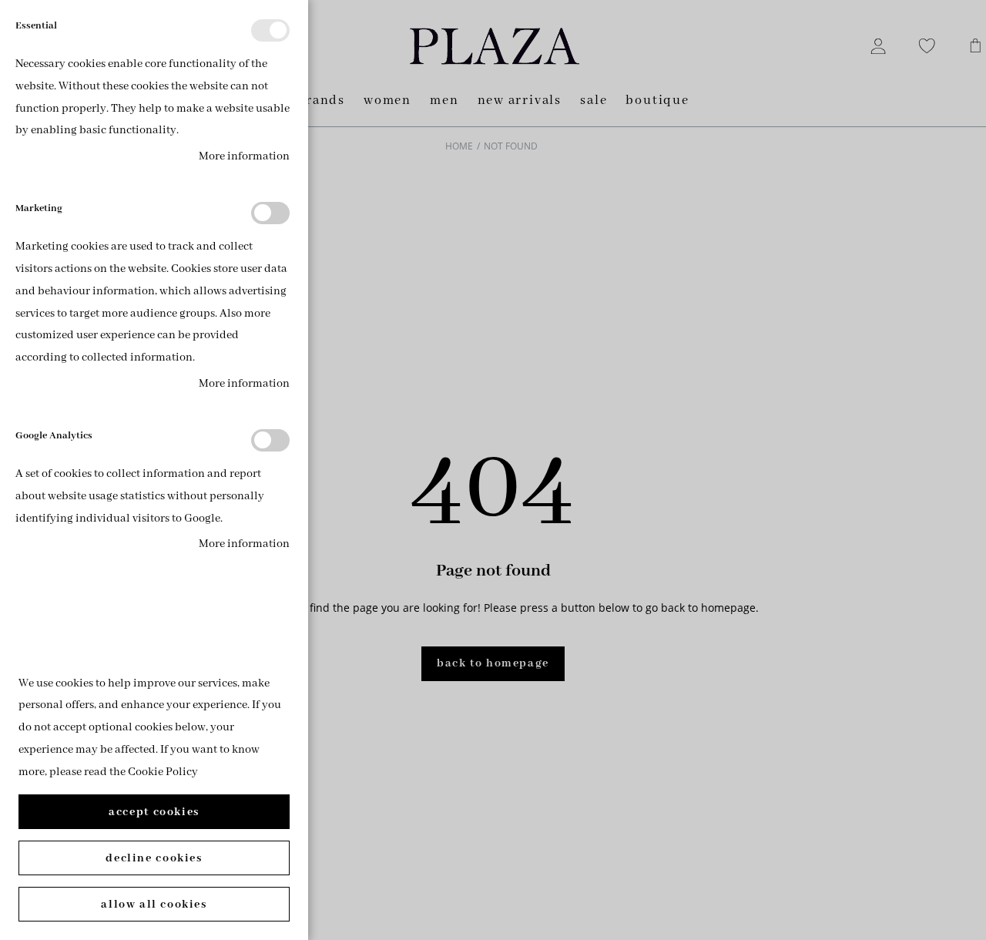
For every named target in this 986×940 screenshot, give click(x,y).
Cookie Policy (163, 772)
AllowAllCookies (153, 904)
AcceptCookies (154, 812)
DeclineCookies (154, 858)
